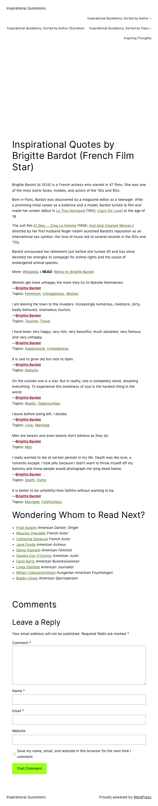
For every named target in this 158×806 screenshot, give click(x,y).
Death (30, 480)
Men (28, 447)
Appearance (35, 348)
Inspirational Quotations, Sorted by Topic (119, 28)
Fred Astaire (26, 528)
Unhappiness (53, 294)
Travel (45, 321)
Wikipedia (31, 272)
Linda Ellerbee (28, 567)
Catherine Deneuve (32, 539)
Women (72, 294)
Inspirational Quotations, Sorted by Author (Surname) (45, 28)
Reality (30, 403)
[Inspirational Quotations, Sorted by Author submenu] (150, 18)
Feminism (33, 294)
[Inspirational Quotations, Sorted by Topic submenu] (150, 28)
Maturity (31, 370)
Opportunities (49, 403)
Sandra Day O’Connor (34, 556)
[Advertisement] (79, 89)
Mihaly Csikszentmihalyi (36, 573)
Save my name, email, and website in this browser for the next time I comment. (74, 754)
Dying (41, 480)
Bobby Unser (27, 578)
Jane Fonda (26, 544)
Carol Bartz (25, 561)
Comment (21, 643)
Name (18, 691)
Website (19, 731)
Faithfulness (52, 502)
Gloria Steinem (28, 550)
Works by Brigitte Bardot (74, 272)
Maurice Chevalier (31, 533)
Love (29, 425)
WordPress (142, 797)
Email (18, 711)
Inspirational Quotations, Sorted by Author (118, 18)
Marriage (42, 425)
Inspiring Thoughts (137, 38)
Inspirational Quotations (26, 8)
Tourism (31, 321)
